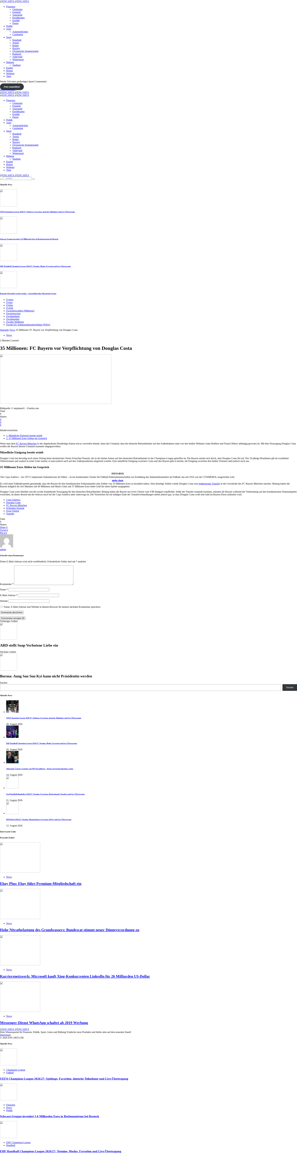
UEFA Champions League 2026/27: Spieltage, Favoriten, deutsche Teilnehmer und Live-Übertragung (37, 212)
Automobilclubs (20, 31)
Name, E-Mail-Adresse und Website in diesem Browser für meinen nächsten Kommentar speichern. (52, 607)
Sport (8, 37)
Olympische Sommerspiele (25, 51)
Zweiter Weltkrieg (15, 322)
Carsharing (17, 34)
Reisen (9, 70)
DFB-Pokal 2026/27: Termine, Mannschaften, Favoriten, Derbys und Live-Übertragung (38, 819)
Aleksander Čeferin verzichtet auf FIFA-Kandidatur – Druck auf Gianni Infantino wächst (39, 769)
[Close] (33, 179)
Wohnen (10, 73)
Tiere (8, 76)
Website (4, 601)
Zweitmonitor (12, 319)
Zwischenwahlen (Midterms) (20, 310)
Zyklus (9, 305)
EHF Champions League (18, 1142)
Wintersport (18, 59)
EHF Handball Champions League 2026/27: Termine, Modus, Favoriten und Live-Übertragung (35, 266)
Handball (16, 40)
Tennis (15, 42)
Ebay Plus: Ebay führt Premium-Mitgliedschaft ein (40, 884)
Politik (9, 26)
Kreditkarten (18, 17)
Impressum (5, 1035)
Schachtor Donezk (15, 508)
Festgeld (16, 12)
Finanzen (10, 6)
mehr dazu (117, 480)
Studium (16, 65)
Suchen (3, 682)
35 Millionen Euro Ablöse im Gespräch (26, 438)
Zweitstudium (13, 316)
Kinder (9, 68)
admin (3, 549)
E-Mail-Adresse (8, 595)
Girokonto (17, 9)
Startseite (4, 330)
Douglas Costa (13, 502)
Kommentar (6, 584)
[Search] (1, 179)
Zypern (9, 299)
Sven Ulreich (12, 511)
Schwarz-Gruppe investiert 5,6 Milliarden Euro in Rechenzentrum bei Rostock (29, 239)
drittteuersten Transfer (209, 483)
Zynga (9, 302)
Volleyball (17, 56)
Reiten (15, 45)
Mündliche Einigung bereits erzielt (24, 435)
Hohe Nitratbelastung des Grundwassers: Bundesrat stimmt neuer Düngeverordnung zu (69, 930)
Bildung (10, 62)
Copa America (13, 499)
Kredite (16, 20)
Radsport (16, 54)
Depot (15, 23)
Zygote (9, 308)
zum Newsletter (7, 89)
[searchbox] (17, 178)
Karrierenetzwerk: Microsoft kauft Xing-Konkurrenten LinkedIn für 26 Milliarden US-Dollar (75, 976)
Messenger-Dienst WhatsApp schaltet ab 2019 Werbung (44, 1023)
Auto (8, 29)
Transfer (10, 513)
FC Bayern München (26, 443)
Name (4, 589)
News (12, 330)
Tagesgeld (17, 15)
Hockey (16, 48)
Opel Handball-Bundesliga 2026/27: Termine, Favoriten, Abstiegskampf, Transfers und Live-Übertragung (45, 794)
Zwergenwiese (13, 313)
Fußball (10, 1072)
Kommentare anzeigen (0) (12, 618)
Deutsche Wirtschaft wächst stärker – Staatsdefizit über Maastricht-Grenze (28, 293)
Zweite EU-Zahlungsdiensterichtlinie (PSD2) (28, 324)
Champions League (15, 1070)
